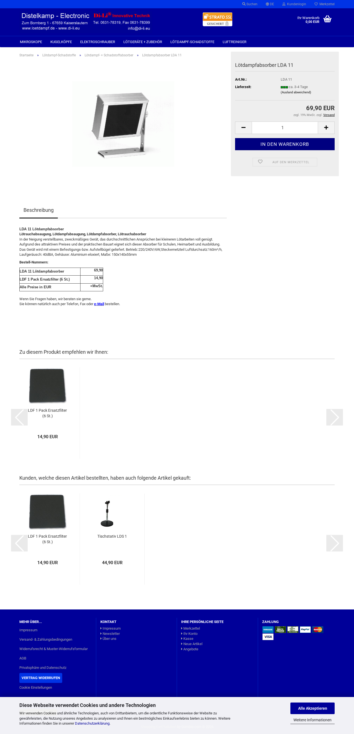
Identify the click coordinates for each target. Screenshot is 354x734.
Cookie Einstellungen (35, 687)
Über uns (109, 639)
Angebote (190, 649)
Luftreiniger (234, 42)
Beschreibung (39, 210)
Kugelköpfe (61, 42)
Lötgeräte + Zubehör (142, 42)
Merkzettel (326, 4)
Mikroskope (31, 42)
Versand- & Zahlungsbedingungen (45, 639)
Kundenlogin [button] (295, 4)
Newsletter (111, 634)
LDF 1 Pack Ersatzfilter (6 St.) (47, 413)
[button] (270, 4)
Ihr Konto (190, 634)
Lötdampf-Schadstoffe (192, 42)
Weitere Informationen (312, 720)
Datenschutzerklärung (92, 723)
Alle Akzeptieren (312, 708)
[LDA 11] (123, 124)
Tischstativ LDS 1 (112, 536)
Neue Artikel (192, 644)
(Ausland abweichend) (296, 92)
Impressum (28, 630)
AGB (22, 658)
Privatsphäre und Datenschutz (42, 668)
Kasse (188, 639)
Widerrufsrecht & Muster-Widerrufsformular (53, 649)
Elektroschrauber (97, 42)
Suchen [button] (251, 4)
